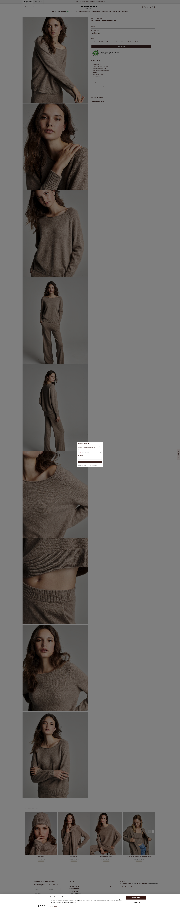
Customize (135, 902)
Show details (53, 906)
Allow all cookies (136, 897)
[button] (90, 452)
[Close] (100, 444)
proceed (90, 462)
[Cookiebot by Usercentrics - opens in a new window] (41, 906)
